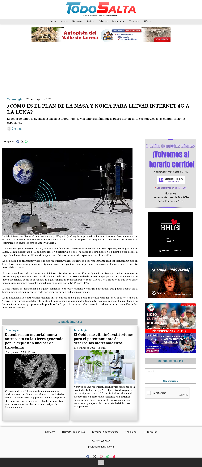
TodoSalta (130, 432)
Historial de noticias (73, 432)
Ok (101, 462)
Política (90, 21)
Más (146, 21)
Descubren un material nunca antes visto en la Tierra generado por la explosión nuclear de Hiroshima (34, 341)
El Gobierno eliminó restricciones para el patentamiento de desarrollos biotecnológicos (103, 338)
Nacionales (77, 21)
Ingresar (152, 432)
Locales (64, 21)
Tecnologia (134, 21)
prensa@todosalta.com (101, 446)
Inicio (53, 21)
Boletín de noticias (170, 360)
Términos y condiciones (105, 432)
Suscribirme (170, 380)
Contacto (50, 432)
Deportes (116, 21)
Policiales (103, 21)
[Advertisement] (101, 67)
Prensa (17, 128)
